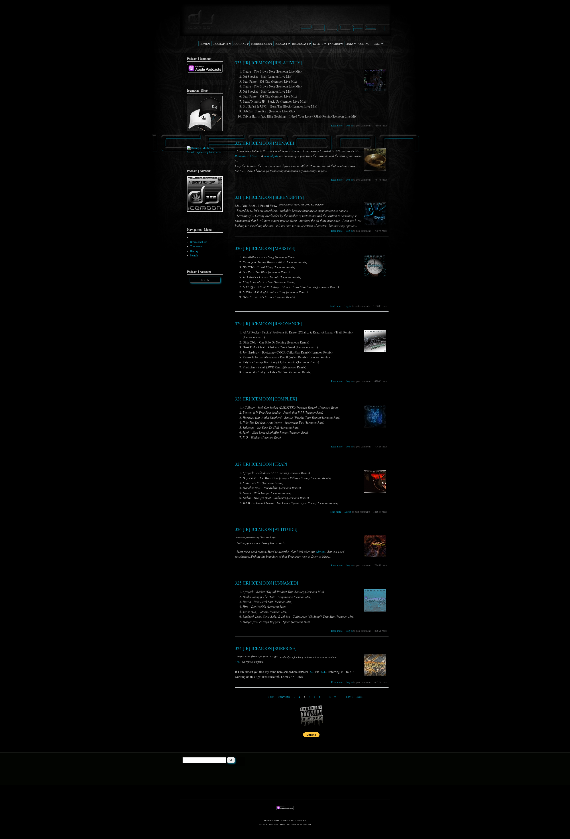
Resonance (241, 156)
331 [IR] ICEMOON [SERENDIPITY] (269, 197)
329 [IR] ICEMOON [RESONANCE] (268, 324)
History (194, 251)
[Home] (284, 18)
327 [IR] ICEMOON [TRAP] (261, 464)
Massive (255, 156)
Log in (349, 125)
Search (194, 255)
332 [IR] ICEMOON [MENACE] (264, 143)
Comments (196, 246)
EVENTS (318, 43)
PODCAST (281, 43)
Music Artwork (198, 237)
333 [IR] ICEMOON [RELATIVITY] (268, 63)
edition (320, 551)
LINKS (350, 43)
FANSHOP (334, 43)
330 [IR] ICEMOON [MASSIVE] (265, 248)
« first (271, 697)
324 (237, 662)
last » (359, 697)
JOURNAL (240, 43)
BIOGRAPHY (221, 43)
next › (349, 697)
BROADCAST (300, 43)
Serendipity (271, 156)
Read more (336, 125)
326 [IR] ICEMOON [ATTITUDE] (266, 529)
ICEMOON (278, 824)
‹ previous (284, 697)
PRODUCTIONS (260, 43)
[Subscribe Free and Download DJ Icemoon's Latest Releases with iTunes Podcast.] (205, 71)
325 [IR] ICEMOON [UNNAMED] (266, 583)
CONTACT (364, 43)
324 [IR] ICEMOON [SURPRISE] (266, 648)
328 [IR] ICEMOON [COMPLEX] (266, 399)
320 (311, 672)
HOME (204, 43)
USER (376, 43)
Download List (198, 242)
